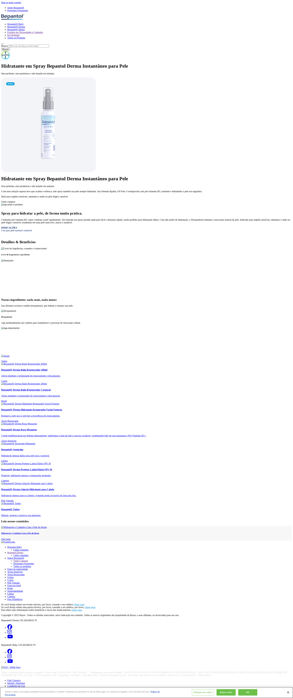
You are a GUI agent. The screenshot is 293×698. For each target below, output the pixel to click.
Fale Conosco (14, 680)
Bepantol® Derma (16, 26)
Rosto (4, 401)
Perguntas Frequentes (17, 10)
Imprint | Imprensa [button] (16, 683)
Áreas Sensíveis (8, 441)
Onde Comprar (20, 561)
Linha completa (20, 550)
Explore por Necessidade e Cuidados (25, 32)
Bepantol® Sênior (16, 29)
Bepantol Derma (15, 552)
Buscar (4, 46)
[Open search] (2, 43)
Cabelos (5, 480)
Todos (4, 361)
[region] (146, 692)
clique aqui (79, 604)
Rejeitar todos (226, 692)
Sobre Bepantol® (15, 7)
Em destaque (13, 35)
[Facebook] (9, 627)
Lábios (4, 461)
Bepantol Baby (14, 547)
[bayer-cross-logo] (5, 58)
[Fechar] (288, 692)
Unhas (10, 577)
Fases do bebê (14, 585)
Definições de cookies (203, 692)
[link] (146, 370)
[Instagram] (9, 632)
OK (247, 692)
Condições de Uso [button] (16, 686)
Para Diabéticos (14, 599)
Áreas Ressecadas (9, 421)
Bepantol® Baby (15, 24)
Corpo (4, 381)
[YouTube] (10, 637)
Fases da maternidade (17, 569)
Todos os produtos (22, 566)
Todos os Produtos (16, 37)
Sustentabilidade (15, 591)
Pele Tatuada (7, 500)
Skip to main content (11, 2)
